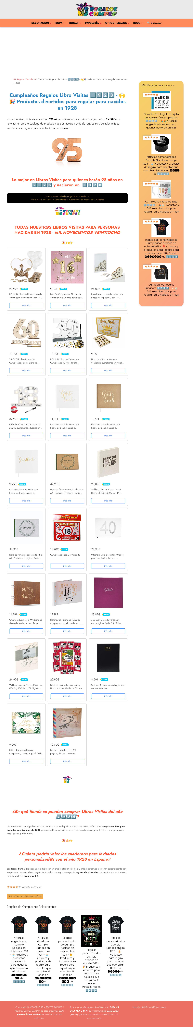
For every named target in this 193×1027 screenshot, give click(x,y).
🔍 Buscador (154, 23)
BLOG (136, 23)
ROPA (58, 23)
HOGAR (74, 23)
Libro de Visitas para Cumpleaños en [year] (25, 896)
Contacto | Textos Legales (155, 1007)
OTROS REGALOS (116, 23)
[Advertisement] (96, 52)
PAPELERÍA (92, 23)
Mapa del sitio (138, 1007)
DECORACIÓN (40, 23)
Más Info (26, 305)
